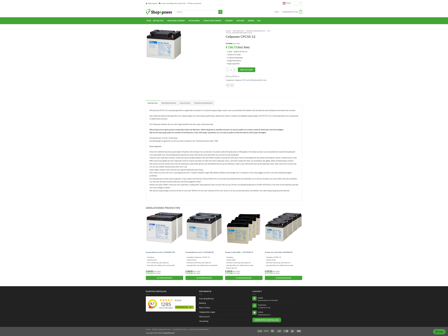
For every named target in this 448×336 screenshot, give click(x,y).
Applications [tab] (185, 103)
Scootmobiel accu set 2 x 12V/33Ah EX (200, 252)
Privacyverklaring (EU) (161, 329)
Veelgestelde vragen (207, 312)
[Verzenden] (220, 12)
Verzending (203, 321)
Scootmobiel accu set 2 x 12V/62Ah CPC (160, 252)
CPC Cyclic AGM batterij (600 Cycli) (248, 32)
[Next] (302, 249)
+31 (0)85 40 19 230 (264, 307)
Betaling (202, 303)
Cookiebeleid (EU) (180, 329)
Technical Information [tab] (203, 103)
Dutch (288, 3)
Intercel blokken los (255, 31)
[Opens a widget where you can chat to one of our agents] (439, 332)
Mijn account (204, 316)
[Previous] (146, 249)
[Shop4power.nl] (159, 11)
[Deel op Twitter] (228, 85)
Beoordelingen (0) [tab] (169, 103)
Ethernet (229, 21)
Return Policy (204, 307)
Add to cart (246, 70)
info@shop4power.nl (264, 315)
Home (148, 21)
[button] (276, 12)
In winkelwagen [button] (164, 278)
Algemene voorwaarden (199, 329)
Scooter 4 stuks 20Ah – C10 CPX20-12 (239, 252)
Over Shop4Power (206, 298)
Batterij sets (238, 31)
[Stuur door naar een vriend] (232, 85)
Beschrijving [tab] (153, 103)
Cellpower (238, 80)
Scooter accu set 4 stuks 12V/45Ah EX (278, 252)
